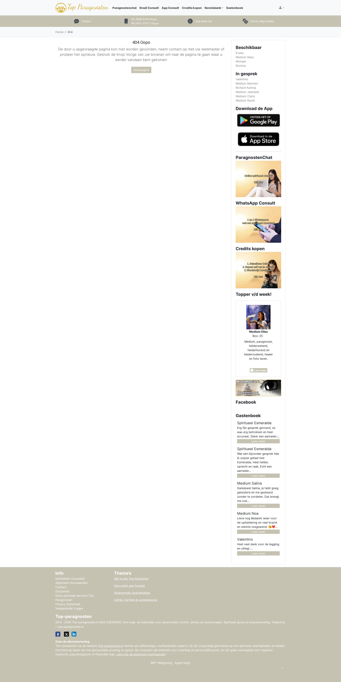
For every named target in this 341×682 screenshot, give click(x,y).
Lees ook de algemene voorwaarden (140, 654)
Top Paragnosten (87, 6)
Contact (60, 587)
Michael (241, 61)
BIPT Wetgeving (161, 663)
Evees (240, 53)
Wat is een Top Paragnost (131, 578)
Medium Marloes (247, 83)
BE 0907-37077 (145, 23)
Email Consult (149, 8)
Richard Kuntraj (246, 87)
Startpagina (141, 70)
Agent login (182, 663)
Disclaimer (62, 591)
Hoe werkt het (204, 21)
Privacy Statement (67, 604)
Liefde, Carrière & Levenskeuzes (135, 600)
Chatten (86, 21)
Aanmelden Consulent (70, 578)
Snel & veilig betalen (262, 21)
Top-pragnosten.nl (110, 646)
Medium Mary (245, 57)
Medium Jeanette (247, 92)
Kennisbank (213, 8)
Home (59, 32)
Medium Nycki (245, 100)
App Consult (170, 8)
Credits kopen (192, 8)
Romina (241, 65)
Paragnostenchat (124, 8)
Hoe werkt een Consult (129, 585)
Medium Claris (245, 96)
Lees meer (258, 441)
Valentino (242, 79)
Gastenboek (234, 8)
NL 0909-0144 (144, 19)
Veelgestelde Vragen (69, 608)
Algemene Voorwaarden (71, 583)
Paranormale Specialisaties (132, 593)
